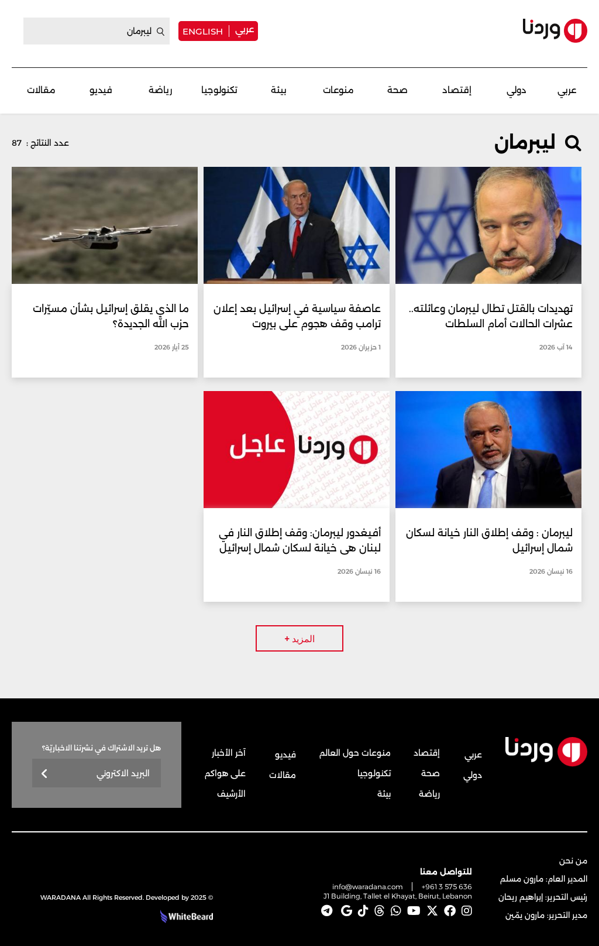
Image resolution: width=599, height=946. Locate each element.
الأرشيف (231, 794)
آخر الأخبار (229, 753)
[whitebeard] (185, 917)
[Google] (346, 910)
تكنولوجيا (219, 89)
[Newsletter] (45, 774)
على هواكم (225, 773)
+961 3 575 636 (447, 886)
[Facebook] (450, 910)
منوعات (338, 89)
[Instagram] (467, 910)
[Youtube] (414, 910)
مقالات (41, 89)
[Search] (161, 32)
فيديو (100, 89)
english (203, 31)
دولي (516, 89)
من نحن (573, 860)
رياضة (160, 89)
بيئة (279, 89)
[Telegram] (326, 910)
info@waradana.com (367, 886)
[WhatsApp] (396, 910)
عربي (244, 29)
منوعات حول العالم (355, 753)
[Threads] (379, 910)
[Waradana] (555, 31)
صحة (397, 89)
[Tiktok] (363, 910)
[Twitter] (432, 910)
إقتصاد (456, 89)
